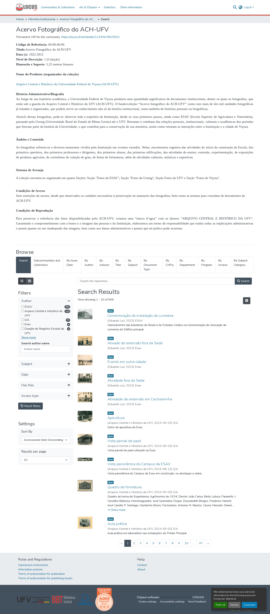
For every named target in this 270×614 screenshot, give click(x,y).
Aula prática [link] (117, 523)
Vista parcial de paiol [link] (124, 440)
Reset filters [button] (32, 406)
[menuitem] (89, 7)
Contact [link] (142, 565)
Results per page (33, 452)
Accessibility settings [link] (172, 601)
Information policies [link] (30, 569)
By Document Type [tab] (150, 265)
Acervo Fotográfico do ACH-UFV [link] (78, 19)
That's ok (220, 604)
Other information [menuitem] (131, 7)
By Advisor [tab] (104, 263)
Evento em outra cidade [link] (126, 361)
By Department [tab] (187, 263)
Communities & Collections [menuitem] (58, 7)
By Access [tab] (223, 263)
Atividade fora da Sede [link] (126, 380)
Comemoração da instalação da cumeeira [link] (140, 315)
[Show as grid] (29, 281)
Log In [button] (248, 7)
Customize (249, 604)
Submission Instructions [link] (33, 565)
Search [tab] (23, 261)
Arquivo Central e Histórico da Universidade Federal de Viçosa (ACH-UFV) (67, 84)
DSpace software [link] (148, 597)
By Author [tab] (88, 263)
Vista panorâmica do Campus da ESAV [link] (138, 464)
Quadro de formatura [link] (124, 487)
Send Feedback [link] (197, 601)
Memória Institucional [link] (41, 19)
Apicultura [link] (116, 417)
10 (186, 543)
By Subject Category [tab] (241, 263)
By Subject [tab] (133, 263)
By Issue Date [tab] (72, 263)
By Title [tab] (118, 263)
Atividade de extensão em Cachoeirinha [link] (139, 399)
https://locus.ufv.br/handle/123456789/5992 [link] (90, 37)
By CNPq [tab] (169, 263)
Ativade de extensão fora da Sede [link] (135, 343)
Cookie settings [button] (147, 601)
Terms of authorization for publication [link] (41, 574)
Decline (234, 604)
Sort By (26, 432)
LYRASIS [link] (198, 597)
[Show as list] (22, 281)
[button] (26, 7)
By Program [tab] (206, 263)
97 (201, 543)
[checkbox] (22, 306)
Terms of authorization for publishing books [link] (45, 578)
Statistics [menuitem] (110, 7)
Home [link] (20, 19)
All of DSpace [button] (88, 7)
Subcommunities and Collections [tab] (47, 263)
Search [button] (244, 281)
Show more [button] (28, 338)
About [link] (141, 569)
